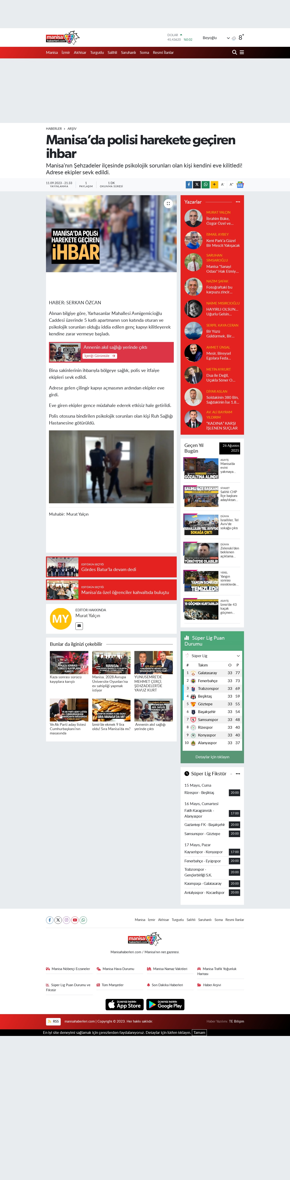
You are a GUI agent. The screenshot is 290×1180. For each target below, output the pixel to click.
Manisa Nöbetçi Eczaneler (71, 969)
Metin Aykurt (218, 369)
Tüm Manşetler (112, 985)
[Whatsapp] (83, 920)
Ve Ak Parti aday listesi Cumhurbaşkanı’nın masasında (68, 729)
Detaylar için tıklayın (212, 757)
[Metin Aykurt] (193, 375)
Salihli (112, 53)
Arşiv (72, 128)
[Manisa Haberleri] (63, 37)
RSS (55, 1021)
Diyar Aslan (216, 391)
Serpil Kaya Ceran (222, 325)
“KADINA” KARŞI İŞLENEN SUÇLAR (222, 426)
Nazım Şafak (217, 281)
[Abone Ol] (240, 185)
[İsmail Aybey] (193, 240)
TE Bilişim (236, 1021)
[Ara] (235, 52)
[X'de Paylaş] (197, 185)
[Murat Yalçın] (61, 619)
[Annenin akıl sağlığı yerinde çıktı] (153, 710)
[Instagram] (66, 920)
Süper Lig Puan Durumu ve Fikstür (68, 987)
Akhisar (80, 53)
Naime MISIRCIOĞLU (223, 303)
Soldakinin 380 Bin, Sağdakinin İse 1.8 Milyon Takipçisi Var (222, 400)
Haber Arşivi (212, 985)
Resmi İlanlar (163, 53)
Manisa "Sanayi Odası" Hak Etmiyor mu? (222, 269)
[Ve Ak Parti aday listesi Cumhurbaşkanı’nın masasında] (69, 710)
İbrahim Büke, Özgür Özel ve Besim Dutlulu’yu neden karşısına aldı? (220, 221)
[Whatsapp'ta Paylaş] (206, 185)
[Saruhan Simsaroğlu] (193, 262)
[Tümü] (238, 202)
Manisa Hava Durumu (118, 969)
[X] (58, 920)
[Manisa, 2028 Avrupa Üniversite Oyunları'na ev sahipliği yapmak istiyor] (111, 662)
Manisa (52, 53)
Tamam (199, 1033)
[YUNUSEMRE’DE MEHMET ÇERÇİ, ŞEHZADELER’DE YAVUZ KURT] (153, 662)
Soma (144, 53)
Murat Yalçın (87, 616)
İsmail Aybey (217, 234)
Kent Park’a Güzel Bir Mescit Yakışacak (223, 243)
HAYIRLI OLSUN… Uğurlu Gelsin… (222, 311)
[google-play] (165, 1004)
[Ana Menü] (241, 52)
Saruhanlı (128, 53)
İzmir (66, 53)
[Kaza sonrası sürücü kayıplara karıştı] (69, 662)
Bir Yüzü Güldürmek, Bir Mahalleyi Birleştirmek (219, 334)
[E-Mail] (79, 626)
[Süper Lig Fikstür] (238, 774)
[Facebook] (49, 920)
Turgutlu (97, 53)
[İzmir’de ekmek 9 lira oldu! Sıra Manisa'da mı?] (111, 710)
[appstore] (125, 1004)
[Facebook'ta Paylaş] (189, 185)
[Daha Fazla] (214, 185)
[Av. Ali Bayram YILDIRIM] (193, 419)
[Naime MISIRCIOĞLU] (193, 308)
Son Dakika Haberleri (167, 985)
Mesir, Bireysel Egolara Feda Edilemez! (218, 356)
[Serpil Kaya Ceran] (193, 330)
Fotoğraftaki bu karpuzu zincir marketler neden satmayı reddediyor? (220, 290)
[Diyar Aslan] (193, 397)
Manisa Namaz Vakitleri (170, 969)
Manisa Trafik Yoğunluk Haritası (217, 971)
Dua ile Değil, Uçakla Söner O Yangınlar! (219, 378)
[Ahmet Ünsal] (193, 352)
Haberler (54, 128)
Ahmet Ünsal (218, 347)
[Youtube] (75, 920)
